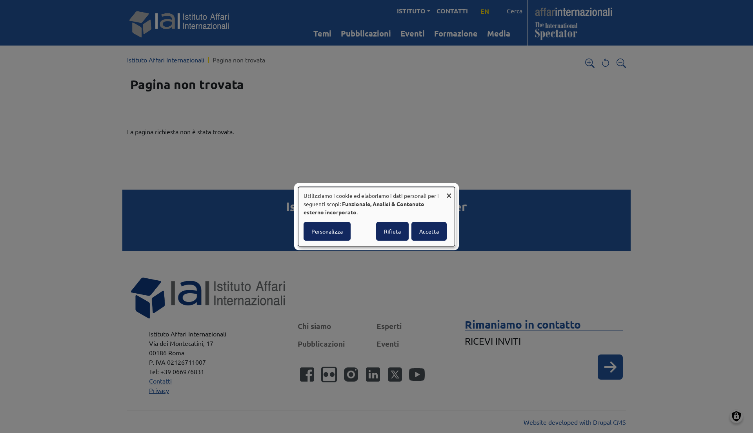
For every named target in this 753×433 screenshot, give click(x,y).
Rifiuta (392, 231)
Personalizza (327, 231)
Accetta (429, 231)
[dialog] (376, 217)
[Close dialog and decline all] (449, 192)
